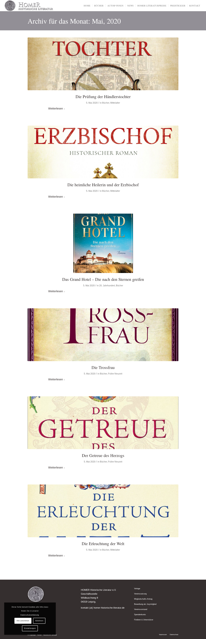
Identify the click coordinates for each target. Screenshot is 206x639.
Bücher (105, 103)
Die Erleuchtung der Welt (103, 543)
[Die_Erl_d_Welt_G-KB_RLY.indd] (103, 510)
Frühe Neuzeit (115, 373)
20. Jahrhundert (107, 285)
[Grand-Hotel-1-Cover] (103, 243)
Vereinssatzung (140, 594)
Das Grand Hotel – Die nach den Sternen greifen (103, 279)
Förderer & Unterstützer (143, 620)
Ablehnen (39, 621)
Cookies (32, 607)
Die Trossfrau (103, 367)
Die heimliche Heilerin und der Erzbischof (103, 184)
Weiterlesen (55, 108)
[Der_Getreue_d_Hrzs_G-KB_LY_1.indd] (103, 422)
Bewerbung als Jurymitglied (145, 604)
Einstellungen (30, 628)
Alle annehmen (23, 621)
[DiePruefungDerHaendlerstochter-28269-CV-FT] (103, 63)
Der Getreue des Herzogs (103, 455)
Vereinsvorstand (140, 609)
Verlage (137, 588)
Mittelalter (115, 103)
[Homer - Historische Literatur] (29, 5)
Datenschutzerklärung (29, 615)
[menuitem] (87, 5)
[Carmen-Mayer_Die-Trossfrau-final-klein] (103, 334)
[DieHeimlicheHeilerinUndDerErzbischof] (103, 152)
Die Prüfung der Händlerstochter (103, 96)
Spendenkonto (140, 614)
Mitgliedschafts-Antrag (143, 599)
